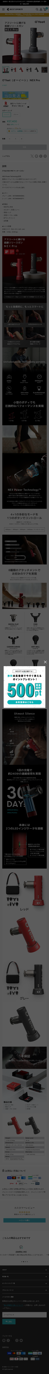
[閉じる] (45, 661)
